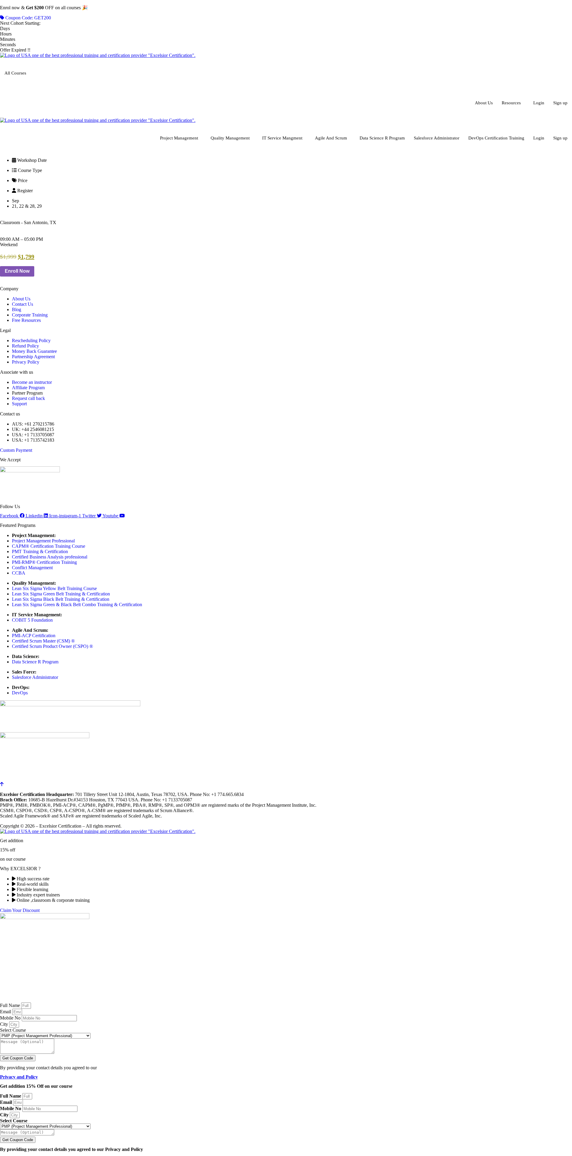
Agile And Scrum (331, 138)
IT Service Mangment (282, 138)
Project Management (179, 138)
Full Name (10, 1005)
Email (6, 1011)
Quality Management (230, 138)
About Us (484, 102)
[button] (9, 244)
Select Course (13, 1030)
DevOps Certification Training (496, 138)
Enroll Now (17, 271)
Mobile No (11, 1017)
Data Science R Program (382, 138)
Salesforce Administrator (436, 138)
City (4, 1024)
